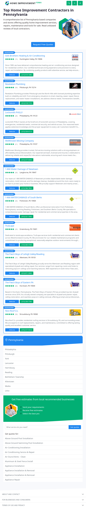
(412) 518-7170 (27, 103)
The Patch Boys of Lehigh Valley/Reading (24, 254)
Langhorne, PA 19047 (28, 172)
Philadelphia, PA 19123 (28, 116)
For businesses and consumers (16, 500)
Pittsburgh (9, 354)
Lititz (7, 390)
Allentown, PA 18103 (28, 257)
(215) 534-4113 (27, 131)
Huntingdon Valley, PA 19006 (31, 59)
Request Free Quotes (43, 44)
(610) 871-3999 (27, 273)
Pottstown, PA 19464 (28, 201)
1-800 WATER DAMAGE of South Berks (23, 197)
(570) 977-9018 (27, 330)
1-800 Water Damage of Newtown (21, 169)
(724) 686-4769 (27, 245)
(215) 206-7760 (27, 302)
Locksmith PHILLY (14, 112)
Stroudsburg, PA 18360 (29, 314)
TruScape (9, 225)
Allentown (9, 381)
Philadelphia (10, 349)
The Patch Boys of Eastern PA (19, 282)
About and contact (11, 494)
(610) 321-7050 (27, 216)
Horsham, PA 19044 (27, 286)
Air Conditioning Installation (17, 447)
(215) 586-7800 (27, 188)
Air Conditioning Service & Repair (20, 452)
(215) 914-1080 (27, 75)
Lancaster (9, 363)
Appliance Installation (15, 466)
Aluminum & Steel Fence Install (19, 461)
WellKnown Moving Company (19, 140)
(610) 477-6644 (27, 160)
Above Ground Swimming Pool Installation (24, 443)
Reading (8, 372)
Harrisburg (10, 367)
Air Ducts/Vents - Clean (15, 456)
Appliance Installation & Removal (20, 470)
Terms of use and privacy (13, 505)
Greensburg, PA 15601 (28, 229)
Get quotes (74, 427)
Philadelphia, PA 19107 (28, 144)
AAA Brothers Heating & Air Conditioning (25, 55)
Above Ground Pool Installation (19, 438)
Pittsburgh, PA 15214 (28, 87)
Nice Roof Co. (11, 310)
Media (7, 386)
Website (12, 75)
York (7, 358)
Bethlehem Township (14, 377)
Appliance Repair (12, 479)
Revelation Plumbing (15, 84)
